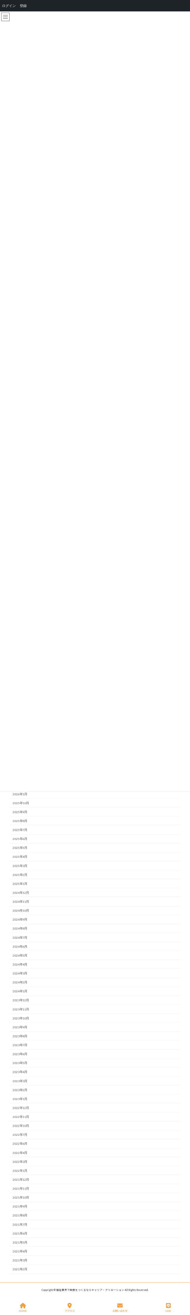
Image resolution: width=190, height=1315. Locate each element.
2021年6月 (20, 1233)
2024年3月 (20, 973)
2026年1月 (20, 794)
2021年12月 (21, 1179)
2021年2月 (20, 1269)
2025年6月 (20, 839)
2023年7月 (20, 1045)
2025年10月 (21, 803)
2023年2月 (20, 1090)
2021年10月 (21, 1197)
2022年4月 (20, 1153)
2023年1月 (20, 1099)
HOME (23, 1310)
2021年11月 (21, 1188)
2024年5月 (20, 955)
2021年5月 (20, 1242)
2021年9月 (20, 1206)
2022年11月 (21, 1117)
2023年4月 (20, 1072)
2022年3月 (20, 1162)
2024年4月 (20, 964)
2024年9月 (20, 919)
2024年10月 (21, 910)
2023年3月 (20, 1081)
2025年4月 (20, 857)
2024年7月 (20, 937)
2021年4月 (20, 1251)
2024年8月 (20, 928)
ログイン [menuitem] (9, 5)
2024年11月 (21, 901)
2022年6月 (20, 1143)
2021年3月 (20, 1260)
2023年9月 (20, 1027)
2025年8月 (20, 821)
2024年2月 (20, 982)
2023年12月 (21, 1000)
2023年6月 (20, 1054)
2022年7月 (20, 1135)
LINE (168, 1310)
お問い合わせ (120, 1310)
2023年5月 (20, 1063)
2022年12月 (21, 1108)
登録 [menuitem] (23, 5)
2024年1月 (20, 991)
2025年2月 (20, 875)
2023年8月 (20, 1036)
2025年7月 (20, 830)
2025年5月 (20, 848)
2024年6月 (20, 946)
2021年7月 (20, 1224)
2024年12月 (21, 893)
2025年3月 (20, 866)
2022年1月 (20, 1171)
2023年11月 (21, 1009)
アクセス (70, 1310)
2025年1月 (20, 884)
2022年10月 (21, 1126)
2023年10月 (21, 1018)
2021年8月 (20, 1215)
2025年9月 (20, 812)
